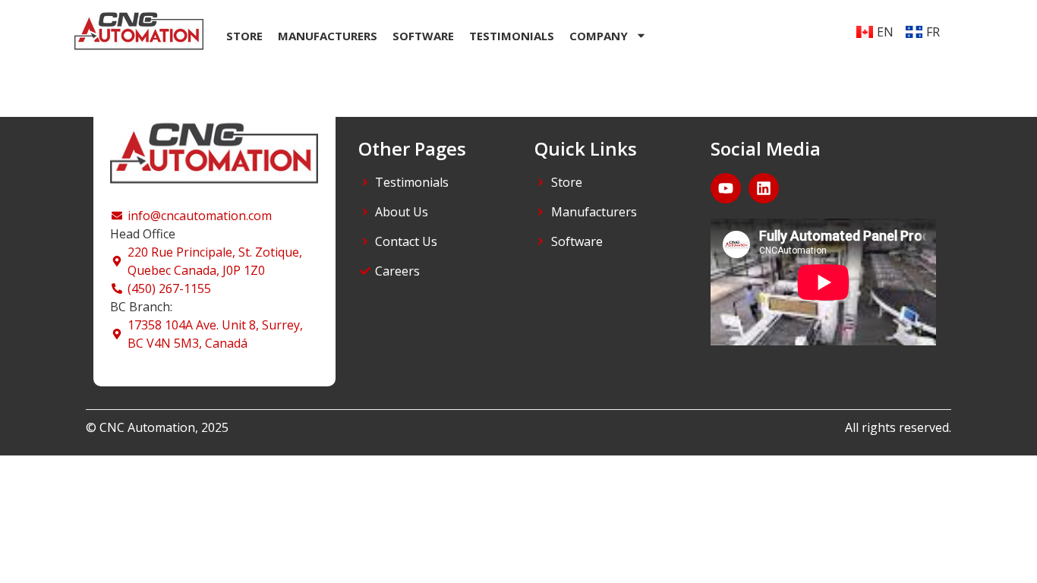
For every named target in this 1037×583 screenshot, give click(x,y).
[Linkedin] (764, 188)
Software (423, 35)
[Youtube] (726, 188)
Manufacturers (327, 35)
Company (598, 35)
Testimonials (511, 35)
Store (244, 35)
